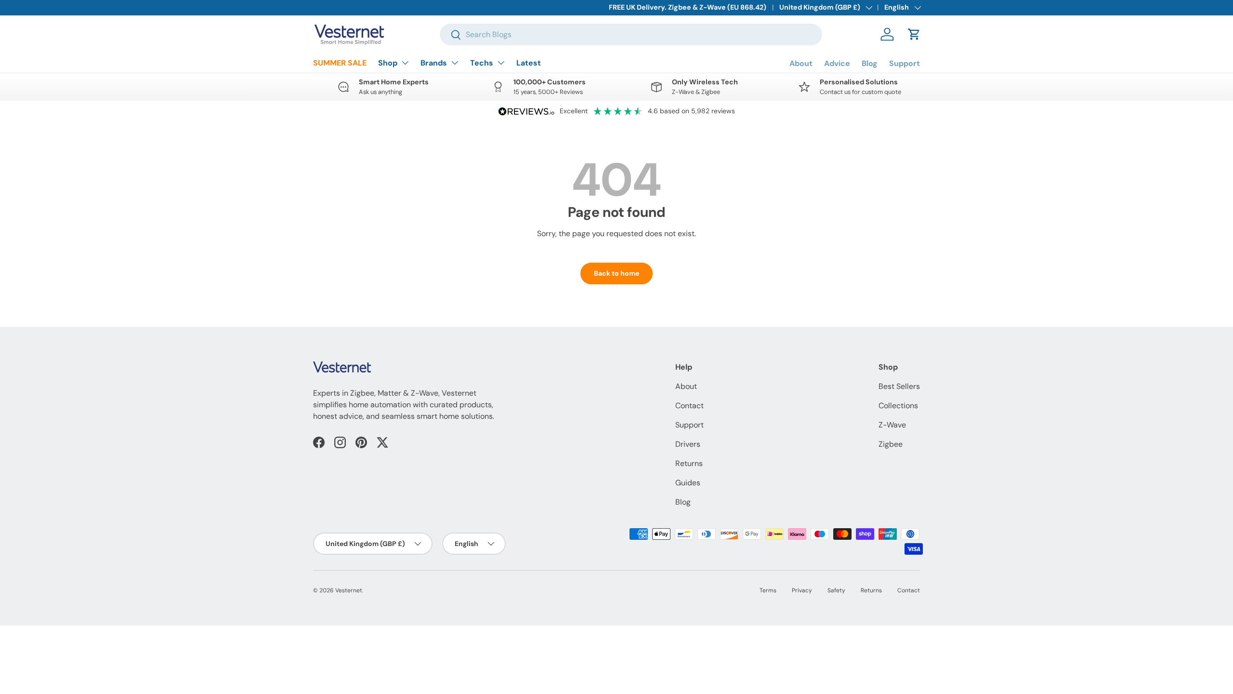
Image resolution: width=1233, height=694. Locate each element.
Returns (689, 463)
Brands (433, 63)
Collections (898, 405)
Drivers (687, 444)
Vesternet (348, 590)
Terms (768, 590)
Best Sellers (899, 386)
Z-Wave (892, 425)
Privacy (802, 590)
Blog (870, 63)
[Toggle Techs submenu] (501, 62)
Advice (837, 63)
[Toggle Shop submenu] (405, 62)
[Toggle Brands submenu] (454, 62)
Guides (687, 483)
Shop (387, 63)
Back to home (616, 273)
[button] (914, 34)
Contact (689, 405)
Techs (481, 63)
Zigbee (891, 444)
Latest (528, 63)
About (801, 63)
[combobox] (631, 34)
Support (904, 63)
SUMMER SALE (340, 63)
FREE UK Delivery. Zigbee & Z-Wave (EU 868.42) (687, 7)
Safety (836, 590)
